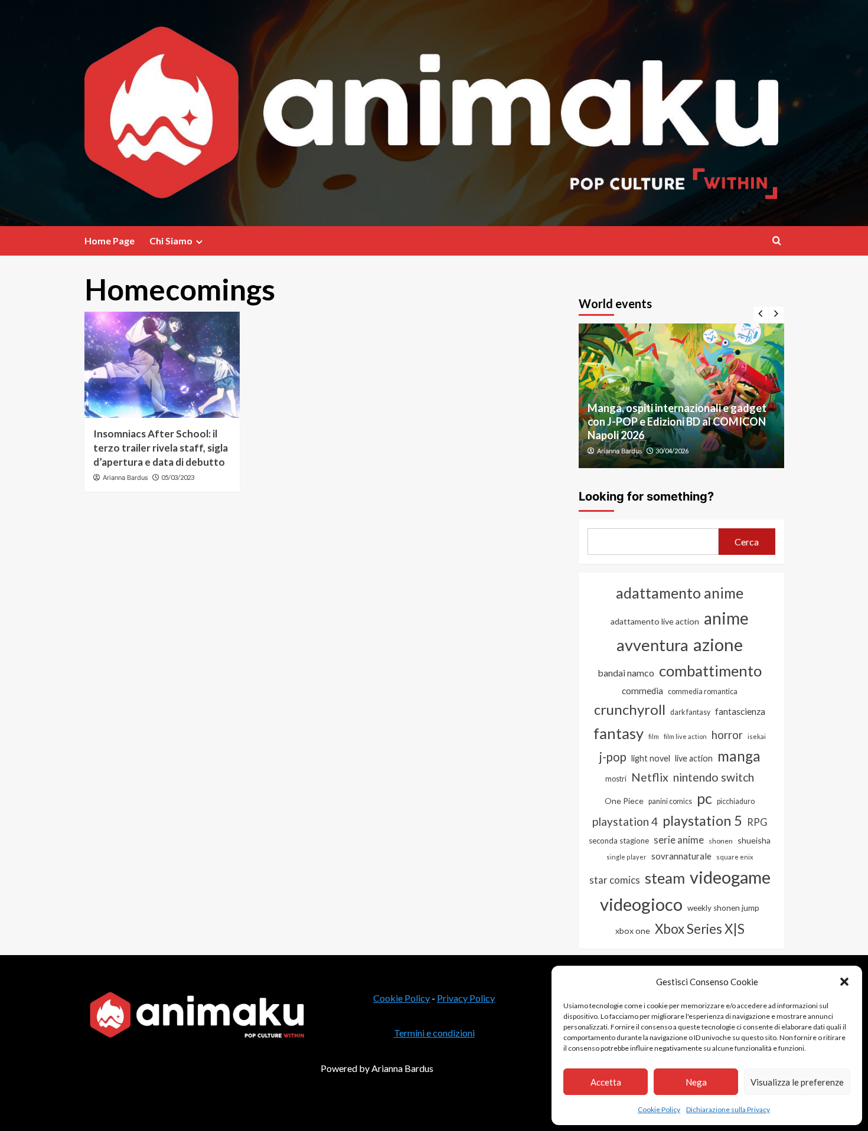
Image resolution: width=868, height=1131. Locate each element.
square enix (734, 857)
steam (665, 878)
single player (626, 857)
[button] (844, 982)
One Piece (624, 801)
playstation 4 (625, 821)
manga (739, 755)
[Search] (776, 240)
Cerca (747, 541)
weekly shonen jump (723, 908)
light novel (650, 758)
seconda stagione (619, 840)
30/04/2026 (671, 451)
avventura (652, 645)
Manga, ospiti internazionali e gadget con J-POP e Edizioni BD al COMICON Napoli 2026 (677, 421)
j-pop (612, 757)
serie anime (679, 840)
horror (727, 734)
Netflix (649, 777)
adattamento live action (655, 621)
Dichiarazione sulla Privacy (728, 1109)
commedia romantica (703, 691)
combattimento (710, 670)
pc (704, 798)
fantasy (618, 733)
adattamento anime (679, 593)
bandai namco (626, 672)
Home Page (109, 240)
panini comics (670, 801)
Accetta (605, 1082)
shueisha (754, 840)
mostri (615, 778)
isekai (757, 736)
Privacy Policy (466, 997)
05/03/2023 (177, 477)
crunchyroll (629, 709)
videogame (730, 877)
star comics (614, 880)
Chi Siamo (170, 240)
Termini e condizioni (434, 1032)
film (653, 736)
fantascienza (740, 711)
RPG (757, 822)
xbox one (632, 931)
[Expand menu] (199, 242)
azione (718, 644)
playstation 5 (702, 820)
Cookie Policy (659, 1109)
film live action (685, 736)
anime (726, 618)
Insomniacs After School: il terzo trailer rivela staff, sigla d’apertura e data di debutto (160, 447)
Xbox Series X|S (700, 929)
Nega (696, 1082)
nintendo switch (713, 777)
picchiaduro (736, 801)
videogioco (641, 904)
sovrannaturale (681, 856)
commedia (642, 690)
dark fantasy (690, 712)
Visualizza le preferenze (797, 1082)
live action (694, 758)
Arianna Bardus (125, 477)
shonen (721, 840)
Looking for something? (646, 496)
